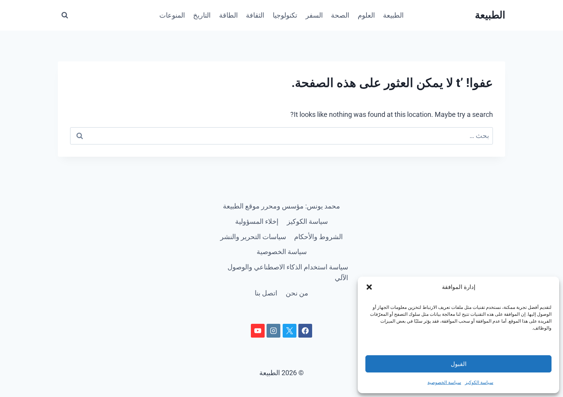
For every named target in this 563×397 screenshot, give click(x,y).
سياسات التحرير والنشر (253, 237)
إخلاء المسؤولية (256, 221)
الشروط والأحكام (318, 237)
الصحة (340, 15)
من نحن (297, 293)
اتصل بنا (266, 293)
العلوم (366, 15)
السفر (314, 15)
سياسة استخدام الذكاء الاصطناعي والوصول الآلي (287, 272)
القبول (458, 364)
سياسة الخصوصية (444, 382)
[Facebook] (305, 331)
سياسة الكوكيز (479, 382)
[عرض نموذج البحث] (65, 15)
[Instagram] (273, 331)
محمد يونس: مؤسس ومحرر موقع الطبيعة (281, 206)
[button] (369, 287)
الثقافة (255, 15)
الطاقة (228, 15)
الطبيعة (393, 15)
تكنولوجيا (285, 15)
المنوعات (172, 15)
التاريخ (202, 15)
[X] (289, 331)
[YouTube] (258, 331)
